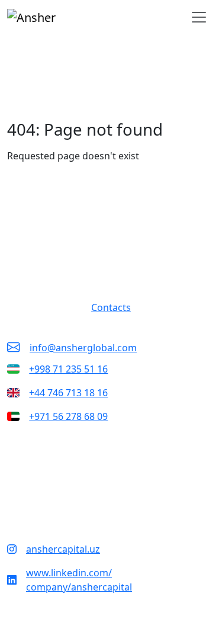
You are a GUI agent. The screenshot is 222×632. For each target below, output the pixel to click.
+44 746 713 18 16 (68, 392)
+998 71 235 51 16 (68, 369)
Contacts (111, 307)
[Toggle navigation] (199, 17)
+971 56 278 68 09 (68, 416)
